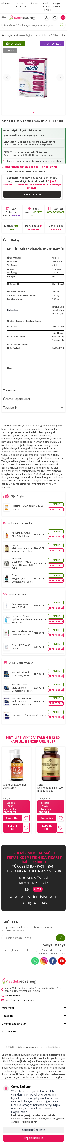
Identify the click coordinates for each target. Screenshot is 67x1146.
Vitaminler (41, 35)
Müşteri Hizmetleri (21, 5)
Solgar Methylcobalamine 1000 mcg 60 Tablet (50, 787)
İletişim (35, 3)
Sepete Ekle (12, 817)
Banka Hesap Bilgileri (47, 7)
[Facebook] (53, 961)
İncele (56, 504)
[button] (33, 112)
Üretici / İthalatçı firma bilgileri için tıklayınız (29, 167)
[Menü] (3, 17)
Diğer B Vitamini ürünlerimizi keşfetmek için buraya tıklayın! (32, 184)
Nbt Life (56, 229)
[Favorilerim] (54, 17)
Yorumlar (9, 390)
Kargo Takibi (56, 5)
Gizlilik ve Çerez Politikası (26, 1108)
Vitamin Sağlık (24, 35)
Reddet (15, 1115)
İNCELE (37, 889)
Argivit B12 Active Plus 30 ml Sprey (15, 786)
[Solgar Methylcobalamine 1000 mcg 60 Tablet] (50, 764)
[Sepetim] (63, 17)
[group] (33, 77)
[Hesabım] (46, 17)
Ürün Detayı (11, 240)
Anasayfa (7, 35)
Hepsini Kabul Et (33, 1138)
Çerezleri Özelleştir (33, 1130)
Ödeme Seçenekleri (16, 399)
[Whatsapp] (35, 961)
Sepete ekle (56, 509)
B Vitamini (57, 35)
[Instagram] (44, 961)
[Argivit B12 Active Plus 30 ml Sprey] (16, 764)
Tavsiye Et (10, 408)
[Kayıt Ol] (60, 937)
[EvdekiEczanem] (22, 17)
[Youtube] (62, 961)
